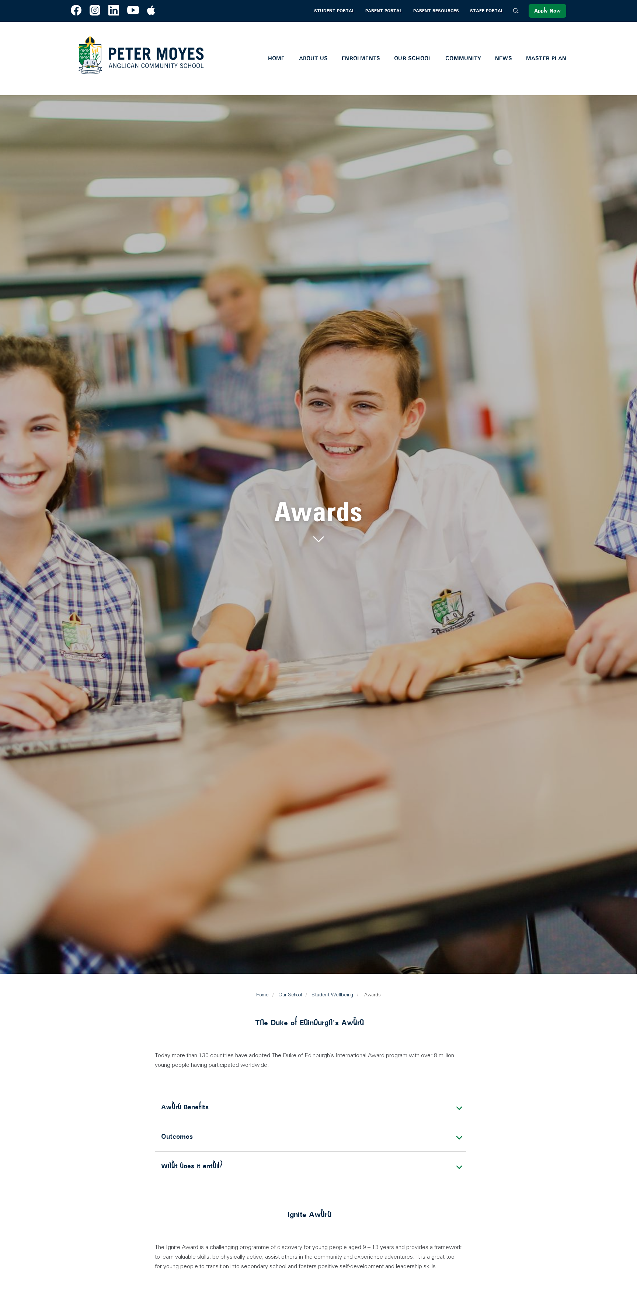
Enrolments (361, 58)
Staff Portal (486, 11)
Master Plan (546, 58)
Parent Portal (383, 11)
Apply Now (547, 11)
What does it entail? (192, 1166)
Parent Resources (436, 11)
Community (463, 58)
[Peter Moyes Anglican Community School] (141, 58)
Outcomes (177, 1136)
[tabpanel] (318, 522)
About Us (313, 58)
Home (276, 58)
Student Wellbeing (332, 994)
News (503, 58)
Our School (412, 58)
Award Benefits (185, 1107)
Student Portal (334, 11)
